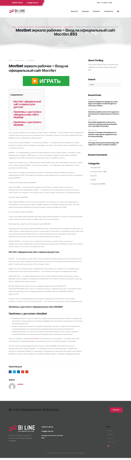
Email (26, 371)
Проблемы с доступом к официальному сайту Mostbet (27, 114)
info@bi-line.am (32, 3)
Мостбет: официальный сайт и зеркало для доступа (27, 104)
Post (91, 180)
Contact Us (108, 11)
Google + (22, 371)
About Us (74, 11)
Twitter (14, 371)
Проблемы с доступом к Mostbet (27, 123)
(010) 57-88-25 (17, 3)
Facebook (10, 371)
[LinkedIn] (120, 3)
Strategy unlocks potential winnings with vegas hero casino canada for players (103, 144)
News (92, 176)
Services (85, 11)
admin (10, 60)
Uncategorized (19, 60)
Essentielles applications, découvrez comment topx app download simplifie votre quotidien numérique (102, 124)
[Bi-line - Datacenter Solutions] (17, 11)
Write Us (116, 410)
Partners (96, 11)
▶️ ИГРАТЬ (46, 81)
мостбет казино (34, 339)
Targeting (81, 453)
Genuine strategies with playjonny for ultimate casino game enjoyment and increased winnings (102, 134)
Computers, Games (96, 172)
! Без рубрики (94, 167)
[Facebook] (116, 3)
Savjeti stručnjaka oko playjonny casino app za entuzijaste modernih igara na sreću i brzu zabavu (103, 104)
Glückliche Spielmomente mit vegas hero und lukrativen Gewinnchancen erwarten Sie (103, 114)
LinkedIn (18, 371)
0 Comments (31, 60)
